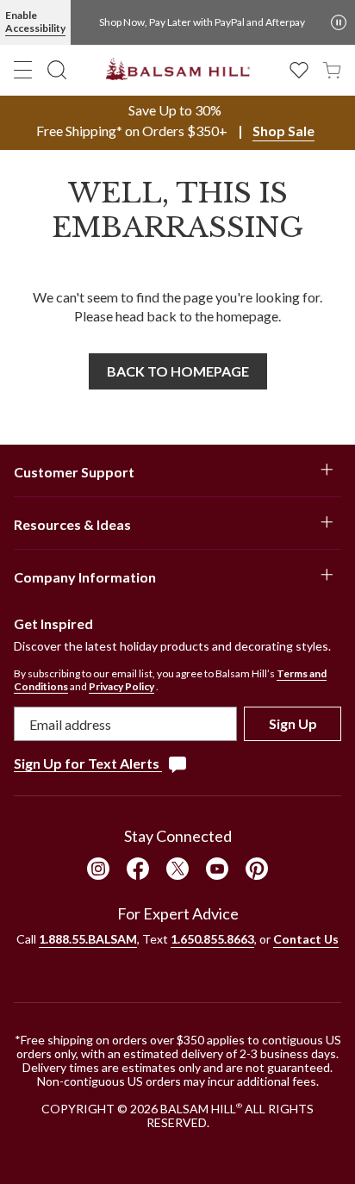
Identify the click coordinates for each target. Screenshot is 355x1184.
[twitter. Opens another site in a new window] (177, 868)
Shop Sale (283, 130)
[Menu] (23, 69)
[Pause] (338, 22)
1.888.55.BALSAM (88, 939)
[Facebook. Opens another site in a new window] (138, 868)
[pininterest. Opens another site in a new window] (257, 868)
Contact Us (306, 939)
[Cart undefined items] (331, 68)
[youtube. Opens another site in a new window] (217, 868)
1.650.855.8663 (212, 939)
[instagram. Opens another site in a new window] (98, 868)
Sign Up (293, 723)
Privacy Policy (121, 686)
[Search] (56, 69)
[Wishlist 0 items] (299, 68)
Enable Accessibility (35, 21)
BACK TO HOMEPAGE (178, 371)
